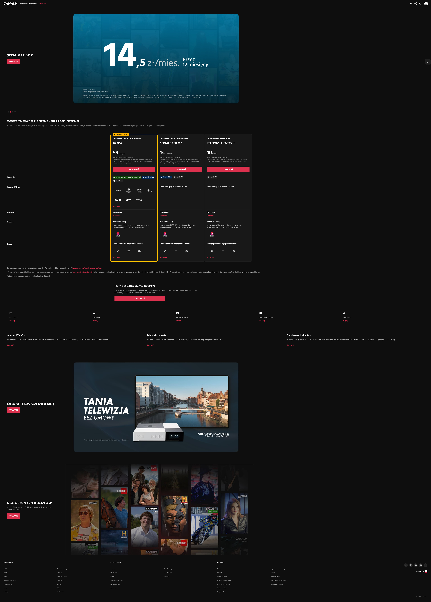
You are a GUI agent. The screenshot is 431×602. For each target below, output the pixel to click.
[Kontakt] (420, 3)
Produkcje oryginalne (10, 580)
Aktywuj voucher (222, 577)
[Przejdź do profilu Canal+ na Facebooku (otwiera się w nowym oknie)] (406, 565)
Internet (59, 584)
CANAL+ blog (168, 569)
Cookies (273, 573)
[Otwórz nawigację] (426, 3)
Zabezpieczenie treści (116, 580)
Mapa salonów (221, 588)
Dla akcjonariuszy (115, 584)
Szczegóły (116, 207)
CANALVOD (60, 580)
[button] (428, 62)
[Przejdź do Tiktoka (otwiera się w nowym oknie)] (425, 565)
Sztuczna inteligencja (277, 584)
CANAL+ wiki (168, 573)
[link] (13, 61)
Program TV (220, 592)
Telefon (59, 588)
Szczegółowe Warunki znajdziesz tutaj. (87, 268)
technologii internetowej (82, 272)
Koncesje (113, 588)
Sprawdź (10, 345)
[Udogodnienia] (415, 3)
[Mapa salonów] (411, 3)
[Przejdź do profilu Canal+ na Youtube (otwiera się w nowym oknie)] (416, 565)
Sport (5, 573)
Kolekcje (6, 592)
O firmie (112, 569)
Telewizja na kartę (62, 577)
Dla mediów (114, 573)
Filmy (5, 577)
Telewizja (59, 573)
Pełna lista (116, 216)
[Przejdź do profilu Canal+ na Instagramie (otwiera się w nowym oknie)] (420, 565)
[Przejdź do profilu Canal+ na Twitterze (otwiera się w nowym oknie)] (411, 565)
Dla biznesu (60, 592)
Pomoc (219, 569)
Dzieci (5, 588)
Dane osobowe (275, 577)
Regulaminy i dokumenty (278, 569)
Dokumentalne (8, 584)
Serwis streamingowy (63, 569)
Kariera (112, 577)
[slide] (215, 58)
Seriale (5, 569)
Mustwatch (167, 577)
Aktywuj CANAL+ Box (223, 584)
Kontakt (219, 573)
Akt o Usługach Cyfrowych (278, 580)
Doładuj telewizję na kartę (224, 580)
